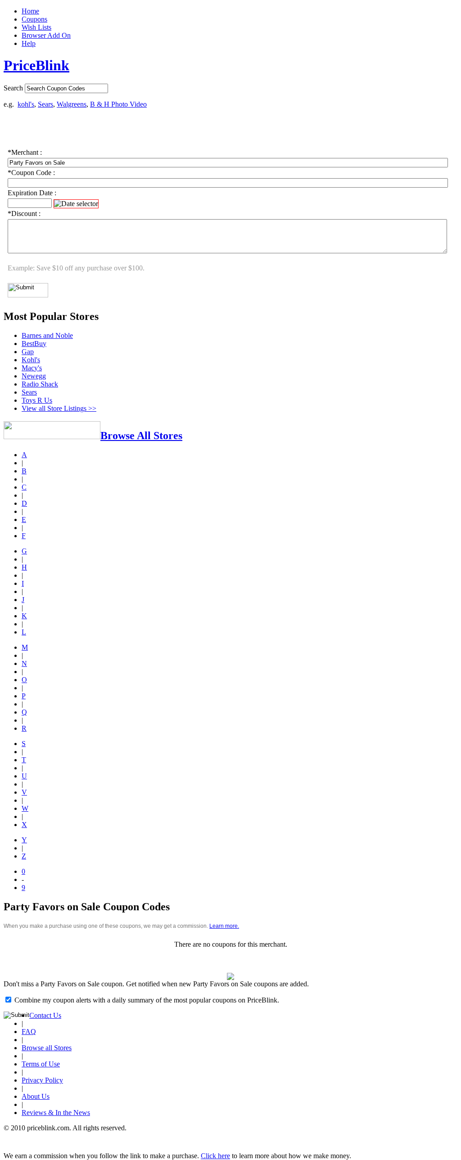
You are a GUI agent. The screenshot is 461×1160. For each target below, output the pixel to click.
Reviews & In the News (56, 1112)
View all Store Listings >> (59, 408)
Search (13, 88)
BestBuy (34, 343)
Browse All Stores (141, 435)
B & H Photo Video (118, 104)
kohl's (26, 104)
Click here (215, 1156)
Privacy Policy (42, 1080)
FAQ (29, 1031)
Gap (28, 351)
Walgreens (71, 104)
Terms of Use (41, 1064)
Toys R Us (37, 400)
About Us (36, 1096)
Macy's (32, 368)
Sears (45, 104)
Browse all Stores (47, 1048)
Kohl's (31, 360)
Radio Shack (40, 384)
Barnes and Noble (47, 335)
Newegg (34, 376)
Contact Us (45, 1015)
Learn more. (224, 926)
